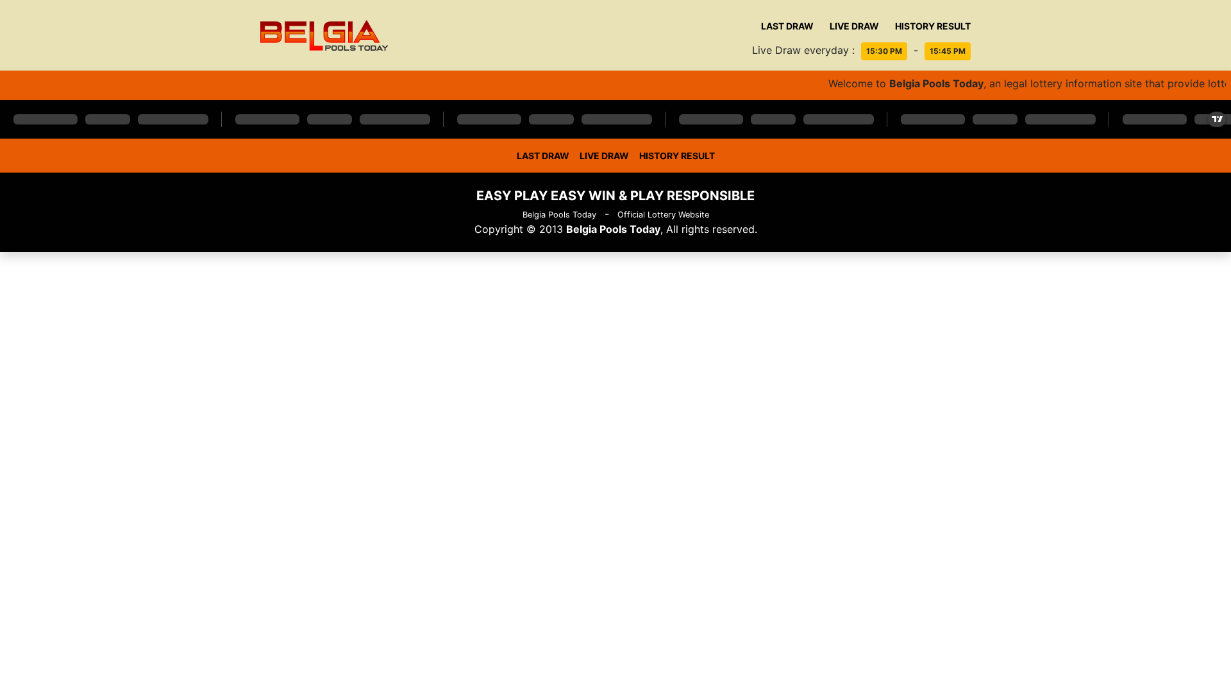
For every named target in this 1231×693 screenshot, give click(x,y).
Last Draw (787, 26)
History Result (933, 26)
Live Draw (854, 26)
